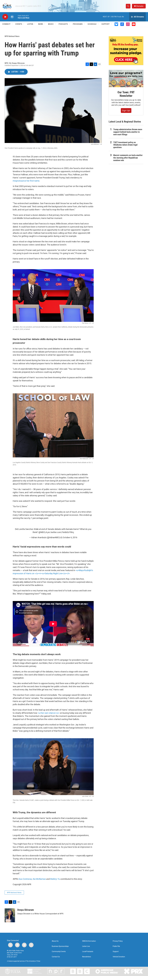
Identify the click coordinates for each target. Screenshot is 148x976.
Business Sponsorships (60, 946)
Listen (30, 24)
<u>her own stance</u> (48, 713)
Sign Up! (126, 110)
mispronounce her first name (26, 181)
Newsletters (86, 957)
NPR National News (12, 36)
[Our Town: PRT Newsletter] (126, 78)
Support (106, 24)
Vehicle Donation (119, 957)
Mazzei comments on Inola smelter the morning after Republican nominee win (128, 157)
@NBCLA (43, 532)
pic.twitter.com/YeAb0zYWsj (60, 532)
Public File (116, 946)
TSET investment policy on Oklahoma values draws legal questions (125, 145)
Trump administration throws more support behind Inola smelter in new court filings (127, 132)
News (40, 24)
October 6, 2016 (70, 537)
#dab (36, 529)
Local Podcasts (87, 951)
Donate (139, 6)
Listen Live (86, 946)
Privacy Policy (118, 941)
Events (18, 24)
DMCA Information (89, 941)
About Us (55, 941)
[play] (5, 17)
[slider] (15, 17)
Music (51, 24)
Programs (78, 24)
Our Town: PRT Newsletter (126, 94)
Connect (6, 24)
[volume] (12, 16)
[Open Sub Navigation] (12, 24)
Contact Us (56, 957)
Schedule (92, 24)
